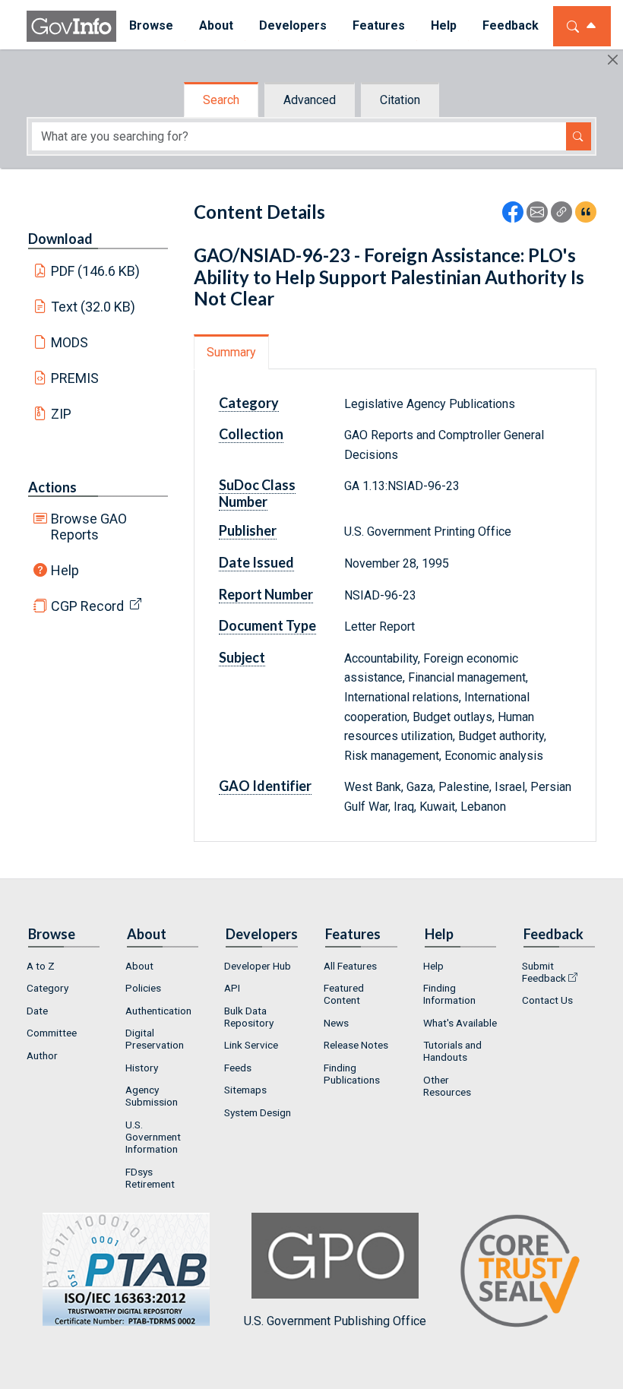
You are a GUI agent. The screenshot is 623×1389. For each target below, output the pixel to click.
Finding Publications (352, 1074)
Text (93, 307)
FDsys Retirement (150, 1178)
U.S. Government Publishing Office (335, 1320)
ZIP (61, 414)
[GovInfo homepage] (71, 26)
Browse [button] (151, 25)
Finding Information (449, 994)
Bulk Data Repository (249, 1017)
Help (65, 570)
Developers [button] (293, 25)
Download (60, 238)
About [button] (216, 25)
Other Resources (447, 1086)
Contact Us (547, 1000)
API (232, 988)
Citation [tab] (400, 100)
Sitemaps (245, 1090)
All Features (350, 966)
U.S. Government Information (153, 1136)
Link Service (251, 1045)
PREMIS (75, 378)
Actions (52, 487)
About (139, 966)
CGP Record (87, 606)
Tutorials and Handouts (452, 1051)
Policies (143, 988)
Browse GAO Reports (89, 527)
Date (37, 1011)
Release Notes (356, 1045)
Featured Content (344, 994)
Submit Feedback (544, 972)
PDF (96, 271)
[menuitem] (151, 26)
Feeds (237, 1068)
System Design (257, 1112)
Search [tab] (221, 100)
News (336, 1023)
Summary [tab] (231, 352)
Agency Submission (151, 1096)
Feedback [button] (510, 25)
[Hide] (612, 59)
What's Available (460, 1023)
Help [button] (444, 25)
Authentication (158, 1011)
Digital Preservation (154, 1039)
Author (42, 1055)
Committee (52, 1033)
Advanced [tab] (309, 100)
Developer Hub (257, 966)
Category (47, 988)
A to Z (41, 966)
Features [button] (379, 25)
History (141, 1068)
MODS (69, 342)
